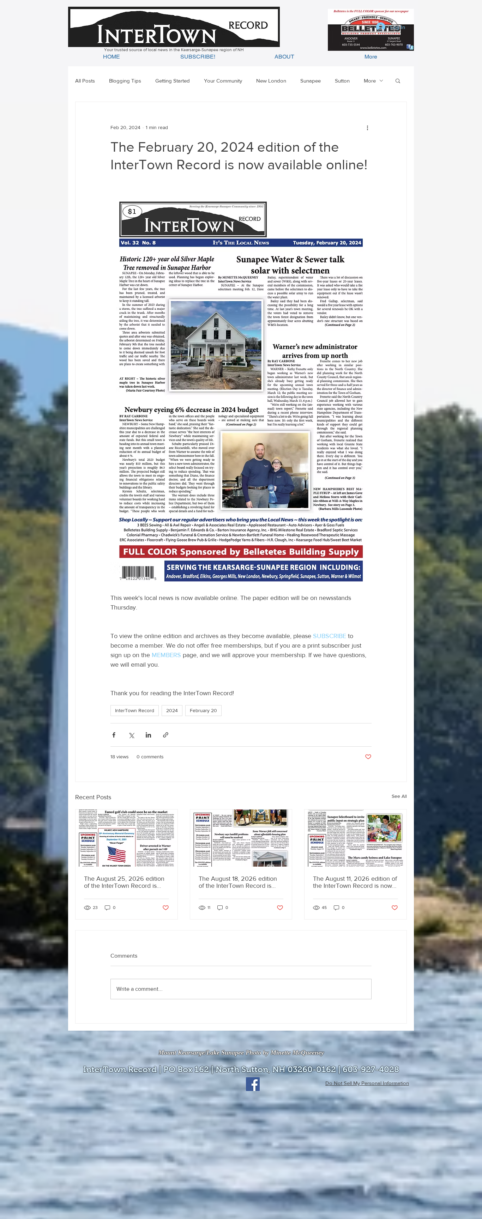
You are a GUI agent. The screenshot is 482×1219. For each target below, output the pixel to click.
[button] (397, 80)
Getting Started (172, 81)
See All (399, 796)
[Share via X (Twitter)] (131, 735)
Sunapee (310, 81)
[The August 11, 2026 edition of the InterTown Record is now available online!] (355, 838)
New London (271, 81)
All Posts (85, 81)
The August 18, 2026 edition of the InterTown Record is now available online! (238, 882)
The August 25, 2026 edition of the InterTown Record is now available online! (124, 882)
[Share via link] (165, 735)
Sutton (342, 81)
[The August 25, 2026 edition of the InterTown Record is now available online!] (126, 838)
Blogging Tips (125, 81)
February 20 (203, 710)
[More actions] (367, 127)
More (370, 81)
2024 (172, 710)
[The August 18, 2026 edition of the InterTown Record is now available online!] (241, 838)
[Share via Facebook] (113, 735)
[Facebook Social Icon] (253, 1084)
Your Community (223, 81)
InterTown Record (134, 710)
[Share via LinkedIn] (148, 735)
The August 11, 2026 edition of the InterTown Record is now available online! (355, 882)
